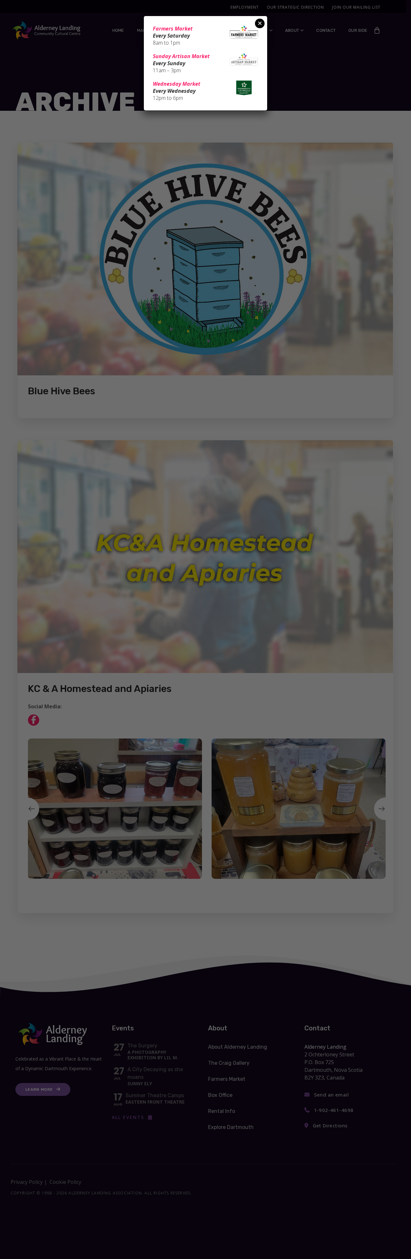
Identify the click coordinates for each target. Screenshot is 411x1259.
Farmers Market (173, 28)
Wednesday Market (176, 83)
